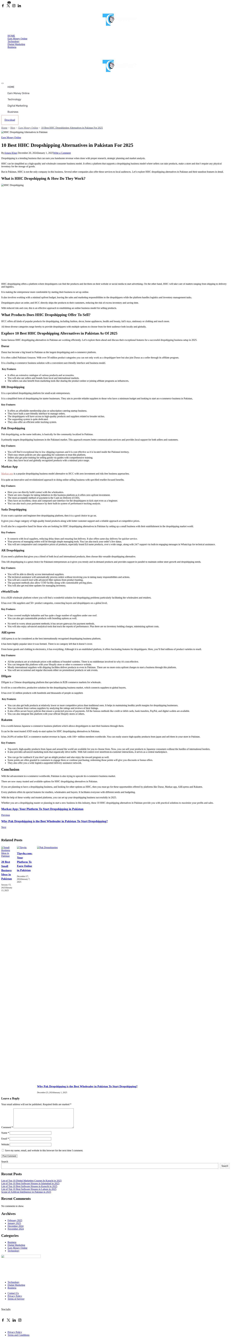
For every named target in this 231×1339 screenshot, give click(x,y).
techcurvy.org (27, 1326)
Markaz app (7, 473)
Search (4, 1161)
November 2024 (16, 1229)
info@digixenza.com (23, 2)
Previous (5, 815)
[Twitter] (8, 6)
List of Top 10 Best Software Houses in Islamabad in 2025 (30, 1183)
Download (10, 120)
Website (5, 1144)
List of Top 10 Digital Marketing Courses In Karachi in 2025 (31, 1180)
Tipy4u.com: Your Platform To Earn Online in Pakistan (24, 862)
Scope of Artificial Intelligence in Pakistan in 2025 (26, 1192)
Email (5, 1138)
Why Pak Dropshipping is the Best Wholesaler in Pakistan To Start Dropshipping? (54, 821)
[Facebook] (2, 6)
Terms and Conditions (18, 1335)
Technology (13, 41)
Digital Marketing (16, 44)
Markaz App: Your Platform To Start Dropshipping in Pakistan (42, 809)
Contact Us (13, 1293)
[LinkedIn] (19, 6)
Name (5, 1132)
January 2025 (14, 1223)
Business (12, 47)
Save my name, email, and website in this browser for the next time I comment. (44, 1150)
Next (3, 827)
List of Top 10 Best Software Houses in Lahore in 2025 (28, 1189)
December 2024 (15, 1226)
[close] (2, 83)
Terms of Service (16, 1298)
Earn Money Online (17, 38)
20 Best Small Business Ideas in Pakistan (6, 870)
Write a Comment (62, 153)
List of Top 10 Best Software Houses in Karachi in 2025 (29, 1186)
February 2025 (15, 1220)
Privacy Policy (15, 1296)
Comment (7, 1127)
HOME (11, 35)
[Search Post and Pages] (2, 52)
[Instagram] (13, 6)
